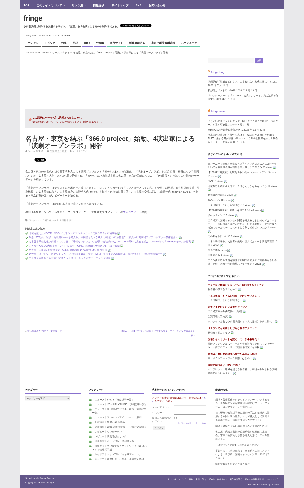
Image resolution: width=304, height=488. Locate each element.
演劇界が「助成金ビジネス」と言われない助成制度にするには (242, 81)
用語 (75, 42)
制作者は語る (137, 42)
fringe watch (218, 111)
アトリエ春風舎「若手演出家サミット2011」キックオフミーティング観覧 (69, 258)
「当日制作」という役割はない (225, 205)
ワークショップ (36, 220)
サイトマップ (120, 5)
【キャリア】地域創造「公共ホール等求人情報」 (119, 459)
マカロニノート (132, 212)
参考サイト (116, 42)
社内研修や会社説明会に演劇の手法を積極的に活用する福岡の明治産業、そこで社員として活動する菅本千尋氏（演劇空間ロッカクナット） (242, 416)
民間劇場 (63, 220)
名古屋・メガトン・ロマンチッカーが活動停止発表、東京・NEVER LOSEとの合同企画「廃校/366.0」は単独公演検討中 (95, 254)
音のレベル (214, 200)
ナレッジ (33, 42)
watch (100, 42)
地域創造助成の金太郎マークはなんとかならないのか (237, 186)
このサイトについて (47, 6)
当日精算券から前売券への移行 (225, 311)
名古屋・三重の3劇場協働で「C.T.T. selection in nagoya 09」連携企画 (68, 250)
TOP (26, 5)
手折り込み (214, 255)
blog (87, 42)
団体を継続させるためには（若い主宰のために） (242, 426)
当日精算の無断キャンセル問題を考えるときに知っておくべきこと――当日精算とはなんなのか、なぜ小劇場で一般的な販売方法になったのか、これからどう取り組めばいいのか (242, 224)
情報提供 (98, 5)
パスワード (158, 412)
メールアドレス (160, 407)
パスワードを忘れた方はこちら (191, 423)
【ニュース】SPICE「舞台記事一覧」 (113, 399)
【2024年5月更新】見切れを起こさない (230, 210)
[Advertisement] (112, 81)
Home (45, 52)
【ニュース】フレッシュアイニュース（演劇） (118, 417)
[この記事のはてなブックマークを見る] (119, 233)
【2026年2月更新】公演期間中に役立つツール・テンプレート (242, 172)
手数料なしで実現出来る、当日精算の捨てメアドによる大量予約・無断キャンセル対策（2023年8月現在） (242, 454)
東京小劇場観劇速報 (163, 42)
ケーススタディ (61, 52)
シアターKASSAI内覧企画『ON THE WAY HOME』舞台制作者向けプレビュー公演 (74, 246)
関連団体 (213, 250)
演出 (71, 220)
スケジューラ (189, 42)
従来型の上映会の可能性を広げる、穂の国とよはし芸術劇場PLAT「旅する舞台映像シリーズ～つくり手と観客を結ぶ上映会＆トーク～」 (243, 138)
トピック (50, 42)
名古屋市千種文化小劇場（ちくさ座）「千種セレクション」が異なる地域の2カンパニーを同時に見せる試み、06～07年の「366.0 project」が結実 (110, 241)
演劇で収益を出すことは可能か (232, 464)
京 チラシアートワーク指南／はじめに (230, 358)
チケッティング (216, 215)
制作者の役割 (215, 195)
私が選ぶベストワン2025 (222, 90)
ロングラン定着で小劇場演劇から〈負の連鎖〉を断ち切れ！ (241, 321)
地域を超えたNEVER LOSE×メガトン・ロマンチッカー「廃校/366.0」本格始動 (73, 233)
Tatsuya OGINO (35, 151)
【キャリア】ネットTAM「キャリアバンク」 (117, 454)
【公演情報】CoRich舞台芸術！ (109, 422)
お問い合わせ (157, 5)
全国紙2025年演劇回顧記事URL (225, 129)
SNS (138, 5)
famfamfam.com (47, 478)
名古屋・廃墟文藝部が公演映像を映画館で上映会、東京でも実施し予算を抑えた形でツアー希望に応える (242, 435)
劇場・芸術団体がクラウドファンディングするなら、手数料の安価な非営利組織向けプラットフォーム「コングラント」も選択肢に (242, 403)
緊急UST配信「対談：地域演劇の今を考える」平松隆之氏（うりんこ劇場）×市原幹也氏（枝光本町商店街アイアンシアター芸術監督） (103, 237)
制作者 (48, 220)
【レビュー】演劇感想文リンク (109, 436)
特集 (64, 42)
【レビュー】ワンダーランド (108, 431)
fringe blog (217, 71)
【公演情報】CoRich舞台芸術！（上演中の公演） (119, 427)
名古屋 (55, 220)
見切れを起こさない (219, 332)
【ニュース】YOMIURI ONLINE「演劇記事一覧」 (119, 404)
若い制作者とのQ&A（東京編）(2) (44, 331)
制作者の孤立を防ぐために (222, 289)
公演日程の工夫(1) (218, 316)
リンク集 (75, 6)
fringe (32, 18)
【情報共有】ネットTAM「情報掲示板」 (114, 441)
